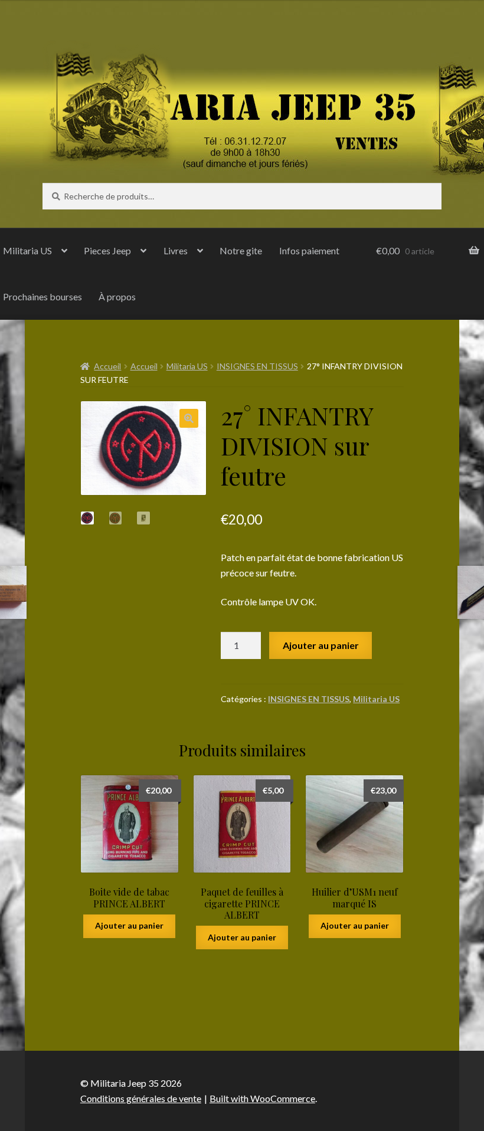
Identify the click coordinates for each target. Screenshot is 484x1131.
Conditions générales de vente (140, 1098)
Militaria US (187, 366)
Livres (175, 250)
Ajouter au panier (321, 645)
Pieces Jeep (107, 250)
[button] (188, 418)
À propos (117, 296)
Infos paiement (309, 250)
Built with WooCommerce (262, 1098)
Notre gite (241, 250)
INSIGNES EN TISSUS (257, 366)
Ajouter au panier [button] (129, 925)
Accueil (107, 366)
